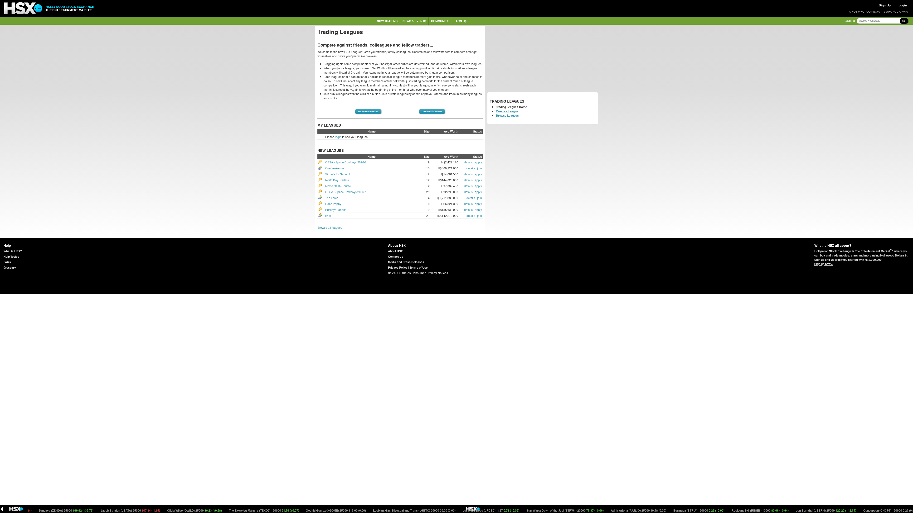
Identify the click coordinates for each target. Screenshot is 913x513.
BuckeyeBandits (335, 210)
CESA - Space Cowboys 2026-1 (346, 192)
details (468, 162)
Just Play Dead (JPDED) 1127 (473, 510)
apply (478, 162)
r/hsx (328, 216)
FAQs (7, 262)
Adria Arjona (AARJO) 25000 (621, 510)
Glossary (10, 267)
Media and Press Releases (406, 262)
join (479, 168)
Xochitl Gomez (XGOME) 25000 (318, 510)
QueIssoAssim (334, 168)
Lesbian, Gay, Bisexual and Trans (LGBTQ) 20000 (396, 510)
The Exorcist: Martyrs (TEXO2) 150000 (246, 510)
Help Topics (11, 256)
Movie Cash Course (338, 186)
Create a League (432, 111)
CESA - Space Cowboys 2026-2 (346, 162)
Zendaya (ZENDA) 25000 (48, 510)
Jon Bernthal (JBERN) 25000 (808, 510)
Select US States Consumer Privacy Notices (418, 273)
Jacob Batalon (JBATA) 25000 (113, 510)
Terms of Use (419, 267)
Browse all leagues (329, 227)
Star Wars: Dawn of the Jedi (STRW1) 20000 (547, 510)
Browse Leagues (368, 111)
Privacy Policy (398, 267)
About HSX (395, 251)
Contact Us (395, 256)
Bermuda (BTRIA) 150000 (681, 510)
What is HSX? (13, 251)
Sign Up (885, 5)
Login (902, 5)
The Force (331, 198)
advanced (850, 21)
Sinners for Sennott (337, 174)
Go (904, 21)
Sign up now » (823, 264)
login (338, 137)
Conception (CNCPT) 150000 (872, 510)
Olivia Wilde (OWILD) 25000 (176, 510)
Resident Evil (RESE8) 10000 (742, 510)
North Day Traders (337, 180)
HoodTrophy (333, 204)
